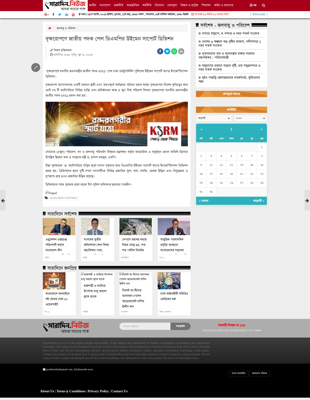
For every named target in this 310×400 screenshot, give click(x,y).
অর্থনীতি (146, 5)
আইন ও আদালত (223, 5)
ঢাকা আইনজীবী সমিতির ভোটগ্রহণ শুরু (174, 296)
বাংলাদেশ (105, 5)
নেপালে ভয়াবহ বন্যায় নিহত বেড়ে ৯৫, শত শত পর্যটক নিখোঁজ (134, 244)
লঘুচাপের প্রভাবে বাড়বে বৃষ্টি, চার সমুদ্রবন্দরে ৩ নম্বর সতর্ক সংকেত (229, 67)
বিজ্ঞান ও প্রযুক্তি (189, 5)
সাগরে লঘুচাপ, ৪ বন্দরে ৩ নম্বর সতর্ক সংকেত (230, 33)
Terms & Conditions (71, 391)
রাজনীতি (118, 5)
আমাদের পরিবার (259, 373)
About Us (47, 391)
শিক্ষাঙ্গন (206, 5)
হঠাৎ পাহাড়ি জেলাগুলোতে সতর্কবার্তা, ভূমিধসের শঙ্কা (229, 79)
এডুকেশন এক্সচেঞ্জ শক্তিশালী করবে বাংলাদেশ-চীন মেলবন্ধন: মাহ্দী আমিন (59, 247)
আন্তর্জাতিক (133, 5)
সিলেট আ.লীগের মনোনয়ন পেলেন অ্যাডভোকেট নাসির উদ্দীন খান (133, 298)
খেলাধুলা (172, 5)
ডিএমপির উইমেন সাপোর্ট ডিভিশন (63, 198)
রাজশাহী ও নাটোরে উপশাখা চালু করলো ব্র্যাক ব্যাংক (95, 291)
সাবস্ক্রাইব (180, 326)
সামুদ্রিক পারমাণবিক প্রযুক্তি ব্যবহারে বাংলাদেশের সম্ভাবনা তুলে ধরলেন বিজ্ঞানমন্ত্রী (173, 247)
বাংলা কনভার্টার (238, 373)
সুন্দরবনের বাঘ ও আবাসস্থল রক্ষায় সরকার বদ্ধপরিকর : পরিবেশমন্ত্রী (227, 55)
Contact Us (119, 391)
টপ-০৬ (161, 257)
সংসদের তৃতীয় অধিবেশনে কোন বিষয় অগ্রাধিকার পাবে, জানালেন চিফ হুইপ (96, 247)
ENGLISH (258, 14)
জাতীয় (92, 5)
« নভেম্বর (203, 201)
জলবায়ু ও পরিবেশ (66, 28)
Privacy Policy (99, 391)
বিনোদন (159, 5)
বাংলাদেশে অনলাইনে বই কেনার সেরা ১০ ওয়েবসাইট (57, 299)
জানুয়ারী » (258, 201)
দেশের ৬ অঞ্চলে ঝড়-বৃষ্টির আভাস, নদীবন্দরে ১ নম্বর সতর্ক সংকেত (230, 43)
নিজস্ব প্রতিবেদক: (63, 50)
